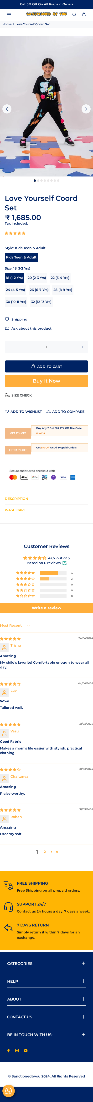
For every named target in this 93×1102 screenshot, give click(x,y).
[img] (10, 639)
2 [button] (45, 852)
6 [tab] (51, 180)
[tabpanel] (46, 106)
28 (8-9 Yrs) (62, 290)
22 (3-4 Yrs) (60, 278)
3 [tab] (41, 180)
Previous (6, 108)
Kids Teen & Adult (21, 257)
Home (6, 24)
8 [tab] (58, 180)
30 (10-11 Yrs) (16, 302)
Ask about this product (31, 328)
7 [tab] (55, 180)
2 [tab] (38, 180)
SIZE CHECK (21, 395)
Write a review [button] (46, 608)
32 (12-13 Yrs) (41, 302)
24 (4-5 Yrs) (15, 290)
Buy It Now (46, 381)
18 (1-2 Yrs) (14, 278)
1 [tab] (35, 180)
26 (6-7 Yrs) (39, 290)
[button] (15, 233)
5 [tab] (48, 180)
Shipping (19, 319)
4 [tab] (45, 180)
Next (86, 108)
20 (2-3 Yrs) (37, 278)
